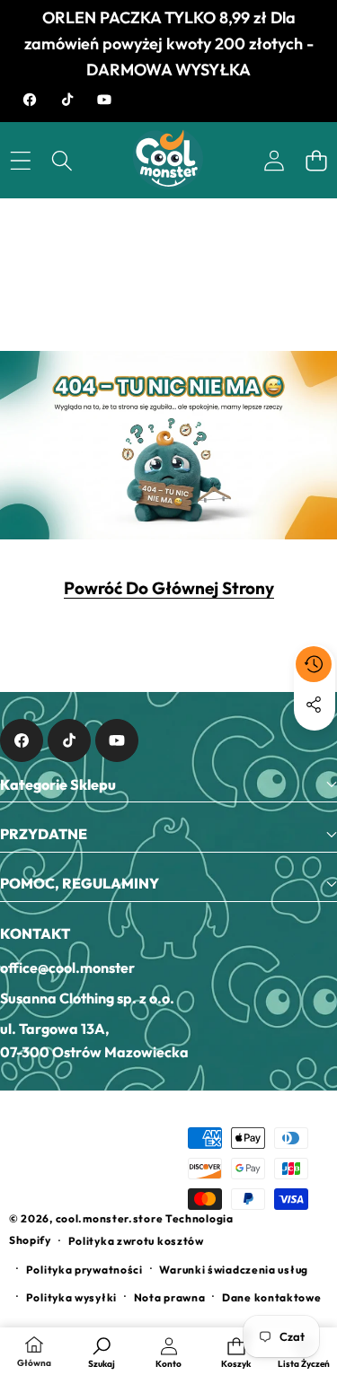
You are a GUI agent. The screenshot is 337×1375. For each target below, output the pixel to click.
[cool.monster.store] (167, 159)
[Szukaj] (62, 160)
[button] (316, 160)
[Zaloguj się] (273, 160)
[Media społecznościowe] (314, 705)
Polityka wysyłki (71, 1297)
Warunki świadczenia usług (233, 1269)
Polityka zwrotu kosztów (136, 1241)
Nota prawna (170, 1297)
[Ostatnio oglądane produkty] (314, 664)
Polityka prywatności (84, 1269)
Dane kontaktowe (272, 1297)
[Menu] (20, 160)
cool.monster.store (110, 1218)
